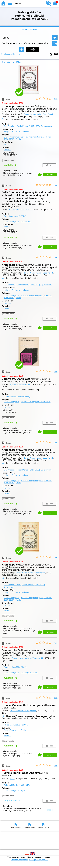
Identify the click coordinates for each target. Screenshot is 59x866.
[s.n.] (12, 778)
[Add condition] (21, 49)
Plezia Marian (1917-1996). (34, 126)
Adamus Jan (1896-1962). (15, 667)
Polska (18, 139)
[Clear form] (50, 54)
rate (55, 99)
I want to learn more (19, 860)
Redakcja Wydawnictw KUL (20, 209)
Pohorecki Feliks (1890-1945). (17, 785)
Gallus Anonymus (11, 137)
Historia (7, 150)
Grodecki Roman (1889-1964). (17, 396)
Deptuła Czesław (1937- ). (15, 216)
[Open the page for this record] (29, 81)
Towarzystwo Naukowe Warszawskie (28, 658)
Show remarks (8, 160)
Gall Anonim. (10, 126)
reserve (50, 174)
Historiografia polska (29, 672)
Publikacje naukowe (20, 131)
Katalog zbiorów (29, 29)
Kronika (7, 144)
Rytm (23, 790)
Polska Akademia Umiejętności (23, 711)
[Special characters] (56, 54)
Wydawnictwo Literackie (20, 384)
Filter (18, 62)
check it (50, 810)
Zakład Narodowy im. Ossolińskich (38, 114)
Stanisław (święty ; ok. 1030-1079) (35, 402)
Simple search (7, 54)
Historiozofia (26, 221)
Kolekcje (16, 54)
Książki (7, 131)
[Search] (32, 49)
